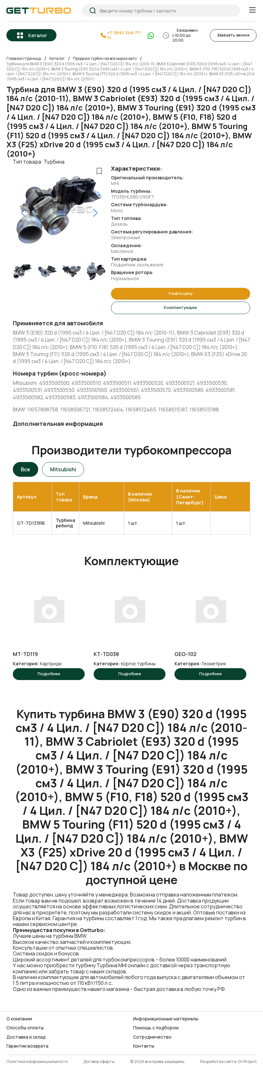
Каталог (37, 35)
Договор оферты (99, 1061)
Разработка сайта (218, 1061)
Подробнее (49, 674)
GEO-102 (185, 654)
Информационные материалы (165, 1019)
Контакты (143, 1046)
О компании (19, 1019)
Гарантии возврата (27, 1046)
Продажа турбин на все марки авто (105, 58)
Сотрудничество (152, 1037)
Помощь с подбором (156, 1028)
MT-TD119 (25, 654)
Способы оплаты (25, 1028)
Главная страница (23, 58)
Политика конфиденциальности (37, 1061)
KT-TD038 (106, 654)
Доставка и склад (26, 1037)
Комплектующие (180, 307)
